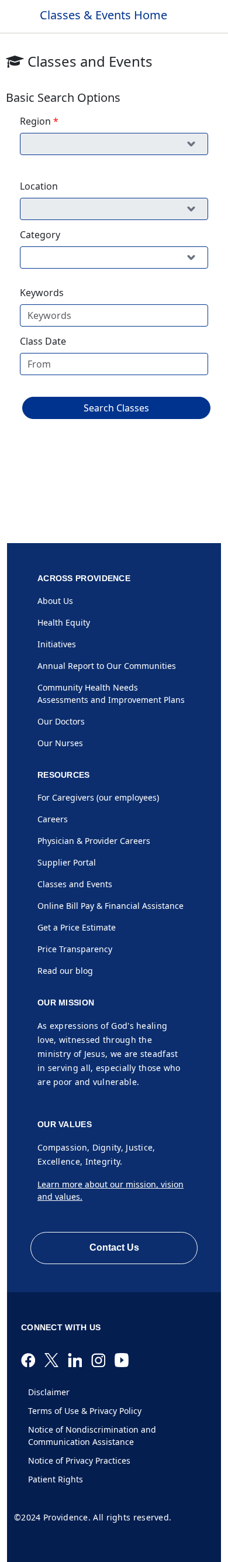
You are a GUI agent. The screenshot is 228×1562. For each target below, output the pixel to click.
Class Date (43, 341)
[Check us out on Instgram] (103, 1360)
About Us (55, 600)
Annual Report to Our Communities (106, 665)
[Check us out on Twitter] (56, 1360)
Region (35, 121)
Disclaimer (49, 1392)
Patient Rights (55, 1479)
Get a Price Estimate (76, 927)
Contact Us (114, 1247)
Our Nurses (60, 743)
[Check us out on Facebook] (32, 1360)
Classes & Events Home (103, 15)
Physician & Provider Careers (93, 840)
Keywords (42, 292)
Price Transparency (74, 949)
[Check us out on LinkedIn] (79, 1360)
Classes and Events (74, 884)
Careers (52, 819)
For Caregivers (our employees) (98, 797)
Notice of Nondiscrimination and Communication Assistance (92, 1435)
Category (40, 234)
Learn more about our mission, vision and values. (110, 1190)
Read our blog (65, 970)
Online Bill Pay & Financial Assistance (110, 905)
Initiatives (56, 644)
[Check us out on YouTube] (126, 1360)
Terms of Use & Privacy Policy (84, 1410)
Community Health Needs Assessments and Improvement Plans (111, 693)
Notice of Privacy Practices (79, 1460)
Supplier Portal (66, 862)
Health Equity (63, 622)
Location (39, 186)
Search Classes (116, 407)
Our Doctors (61, 721)
